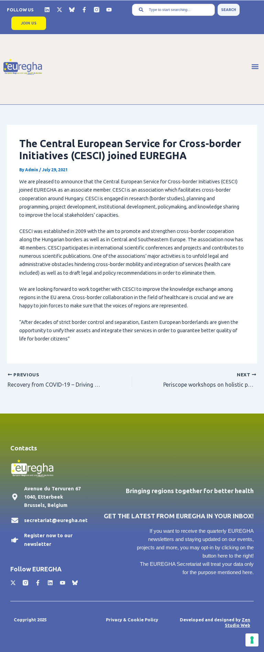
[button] (255, 66)
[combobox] (173, 10)
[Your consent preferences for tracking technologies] (251, 639)
